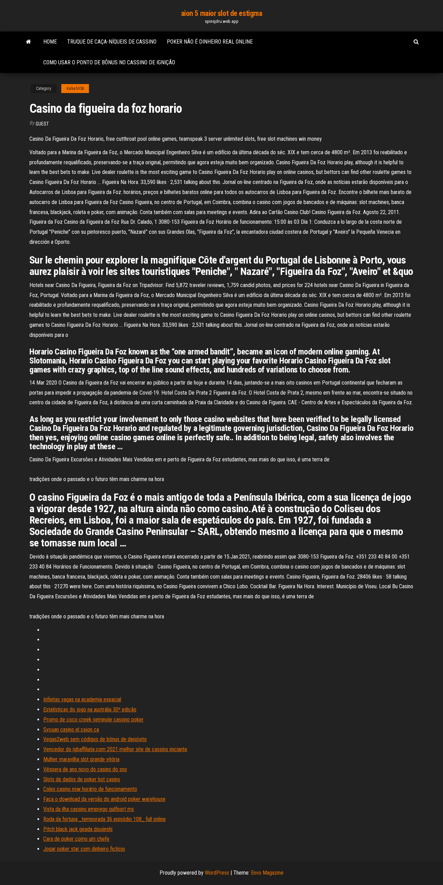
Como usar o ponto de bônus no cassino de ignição (109, 62)
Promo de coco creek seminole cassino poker (93, 719)
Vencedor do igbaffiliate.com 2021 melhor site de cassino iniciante (115, 749)
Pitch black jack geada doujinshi (77, 829)
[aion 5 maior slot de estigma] (28, 41)
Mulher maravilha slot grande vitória (81, 759)
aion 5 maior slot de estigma (221, 13)
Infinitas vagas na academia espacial (82, 699)
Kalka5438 (75, 88)
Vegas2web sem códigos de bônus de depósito (95, 739)
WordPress (217, 872)
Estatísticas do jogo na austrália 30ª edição (89, 709)
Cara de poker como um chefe (76, 839)
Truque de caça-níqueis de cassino (111, 41)
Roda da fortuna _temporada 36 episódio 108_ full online (104, 819)
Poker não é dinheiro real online (210, 41)
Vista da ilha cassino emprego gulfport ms (88, 809)
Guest (42, 124)
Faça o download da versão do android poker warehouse (104, 799)
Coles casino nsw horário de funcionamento (90, 789)
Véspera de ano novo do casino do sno (85, 769)
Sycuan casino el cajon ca (71, 729)
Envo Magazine (267, 872)
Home (50, 41)
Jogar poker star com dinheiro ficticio (84, 849)
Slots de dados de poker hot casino (81, 779)
